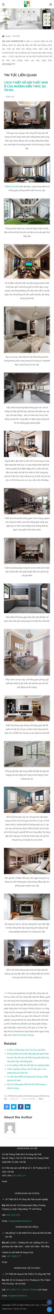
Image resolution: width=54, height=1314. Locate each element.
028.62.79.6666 (30, 1289)
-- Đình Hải (9, 96)
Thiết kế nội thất (11, 186)
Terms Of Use (20, 1308)
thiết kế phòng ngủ (31, 1096)
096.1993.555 (13, 1215)
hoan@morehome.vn (17, 1295)
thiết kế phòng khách (16, 1096)
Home (7, 36)
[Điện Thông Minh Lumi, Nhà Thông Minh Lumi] (27, 4)
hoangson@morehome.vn (19, 1221)
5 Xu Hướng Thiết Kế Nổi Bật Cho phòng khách (28, 1065)
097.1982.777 (13, 1289)
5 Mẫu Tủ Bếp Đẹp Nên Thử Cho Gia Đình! (26, 1050)
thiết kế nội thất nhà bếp (23, 1035)
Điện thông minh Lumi (29, 1305)
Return (41, 1099)
